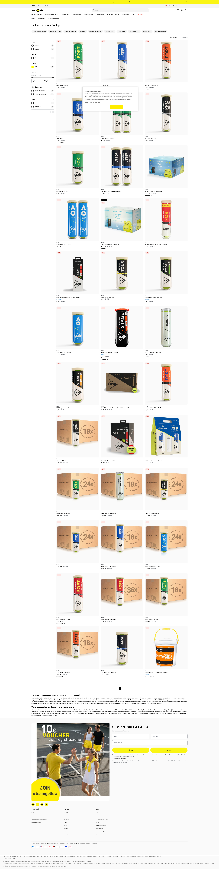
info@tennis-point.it (161, 754)
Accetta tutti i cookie (116, 107)
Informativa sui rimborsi (91, 843)
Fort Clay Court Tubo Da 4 (152, 85)
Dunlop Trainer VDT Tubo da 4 (153, 352)
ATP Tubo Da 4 (105, 85)
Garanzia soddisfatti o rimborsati (39, 819)
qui (95, 101)
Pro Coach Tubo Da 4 (150, 138)
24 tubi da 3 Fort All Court (63, 513)
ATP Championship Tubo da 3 (109, 672)
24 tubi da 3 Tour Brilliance (152, 513)
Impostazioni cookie (36, 822)
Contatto (98, 816)
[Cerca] (94, 10)
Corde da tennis (100, 14)
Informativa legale (64, 843)
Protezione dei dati (89, 102)
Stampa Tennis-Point (100, 834)
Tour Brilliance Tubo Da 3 (107, 297)
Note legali (97, 102)
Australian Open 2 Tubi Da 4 (63, 244)
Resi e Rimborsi (99, 828)
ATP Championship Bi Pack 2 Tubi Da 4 (111, 191)
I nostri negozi (176, 5)
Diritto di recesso (35, 812)
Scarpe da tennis (65, 14)
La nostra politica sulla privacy (119, 758)
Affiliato (65, 822)
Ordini (65, 816)
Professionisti (125, 14)
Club (65, 831)
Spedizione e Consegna (101, 825)
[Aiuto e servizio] (178, 10)
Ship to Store (66, 834)
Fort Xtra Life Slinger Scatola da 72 (154, 191)
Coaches (66, 828)
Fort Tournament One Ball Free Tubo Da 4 (156, 244)
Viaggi (133, 14)
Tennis (33, 5)
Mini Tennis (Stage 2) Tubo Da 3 (109, 352)
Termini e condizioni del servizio (77, 843)
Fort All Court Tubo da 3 (62, 191)
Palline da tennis (88, 14)
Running (40, 5)
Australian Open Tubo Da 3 (63, 352)
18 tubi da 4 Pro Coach (62, 460)
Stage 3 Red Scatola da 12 (108, 460)
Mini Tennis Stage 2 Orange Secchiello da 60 (157, 672)
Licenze (33, 816)
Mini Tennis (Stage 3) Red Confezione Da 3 (68, 297)
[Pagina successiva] (128, 688)
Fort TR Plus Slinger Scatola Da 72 (110, 244)
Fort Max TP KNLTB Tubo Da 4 (153, 408)
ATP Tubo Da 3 (60, 138)
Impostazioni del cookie (102, 107)
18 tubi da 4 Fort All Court (151, 619)
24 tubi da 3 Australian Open (152, 566)
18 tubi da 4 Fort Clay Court (63, 672)
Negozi (97, 822)
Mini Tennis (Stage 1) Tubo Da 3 (153, 297)
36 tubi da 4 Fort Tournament (108, 619)
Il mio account (99, 812)
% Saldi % (141, 14)
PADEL (46, 5)
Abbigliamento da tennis (51, 14)
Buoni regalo (185, 5)
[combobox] (120, 10)
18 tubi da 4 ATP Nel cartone (108, 566)
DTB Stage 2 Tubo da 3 (62, 408)
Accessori (110, 14)
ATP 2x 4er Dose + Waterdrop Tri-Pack (155, 460)
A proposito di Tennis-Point (102, 819)
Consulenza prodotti (100, 831)
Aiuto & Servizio (67, 812)
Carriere (65, 825)
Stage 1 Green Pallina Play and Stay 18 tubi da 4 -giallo (115, 408)
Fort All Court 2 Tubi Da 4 (107, 138)
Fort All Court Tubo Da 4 (62, 85)
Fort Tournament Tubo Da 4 (63, 619)
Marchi (117, 14)
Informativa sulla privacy (53, 843)
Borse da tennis (77, 14)
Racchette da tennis (36, 14)
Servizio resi (66, 819)
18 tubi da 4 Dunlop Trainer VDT (109, 513)
